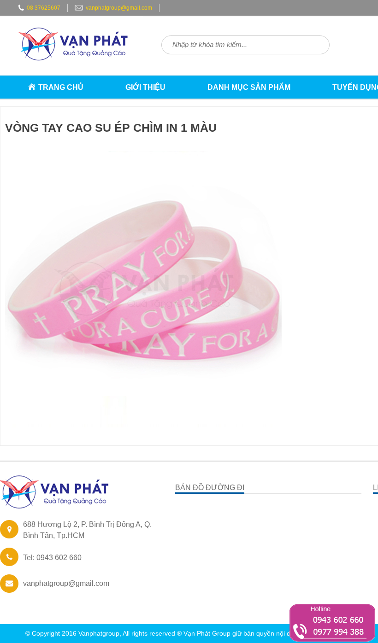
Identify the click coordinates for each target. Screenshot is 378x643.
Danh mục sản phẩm (248, 87)
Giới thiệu (145, 87)
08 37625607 (43, 8)
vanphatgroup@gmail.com (119, 8)
